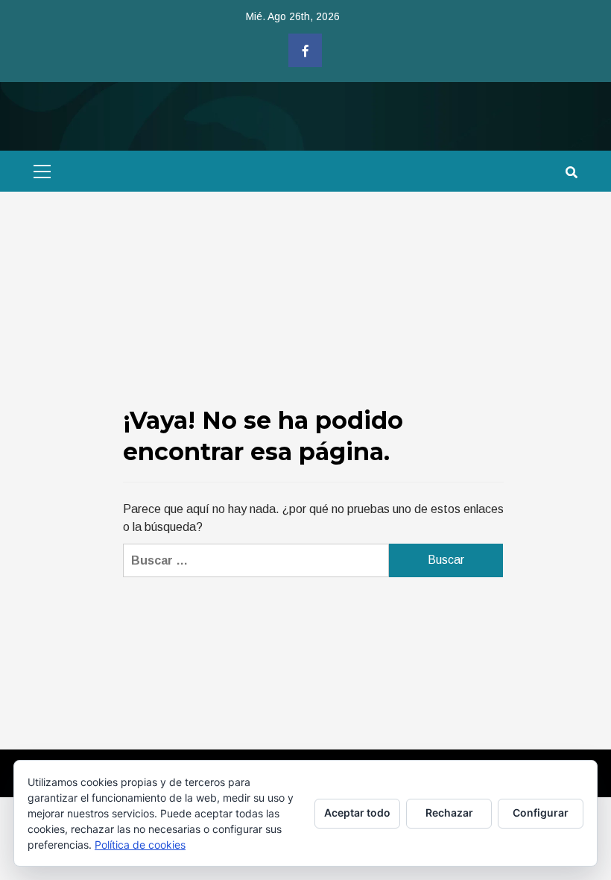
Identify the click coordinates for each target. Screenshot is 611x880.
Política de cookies (140, 844)
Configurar (541, 812)
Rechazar (449, 812)
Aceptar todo (357, 812)
